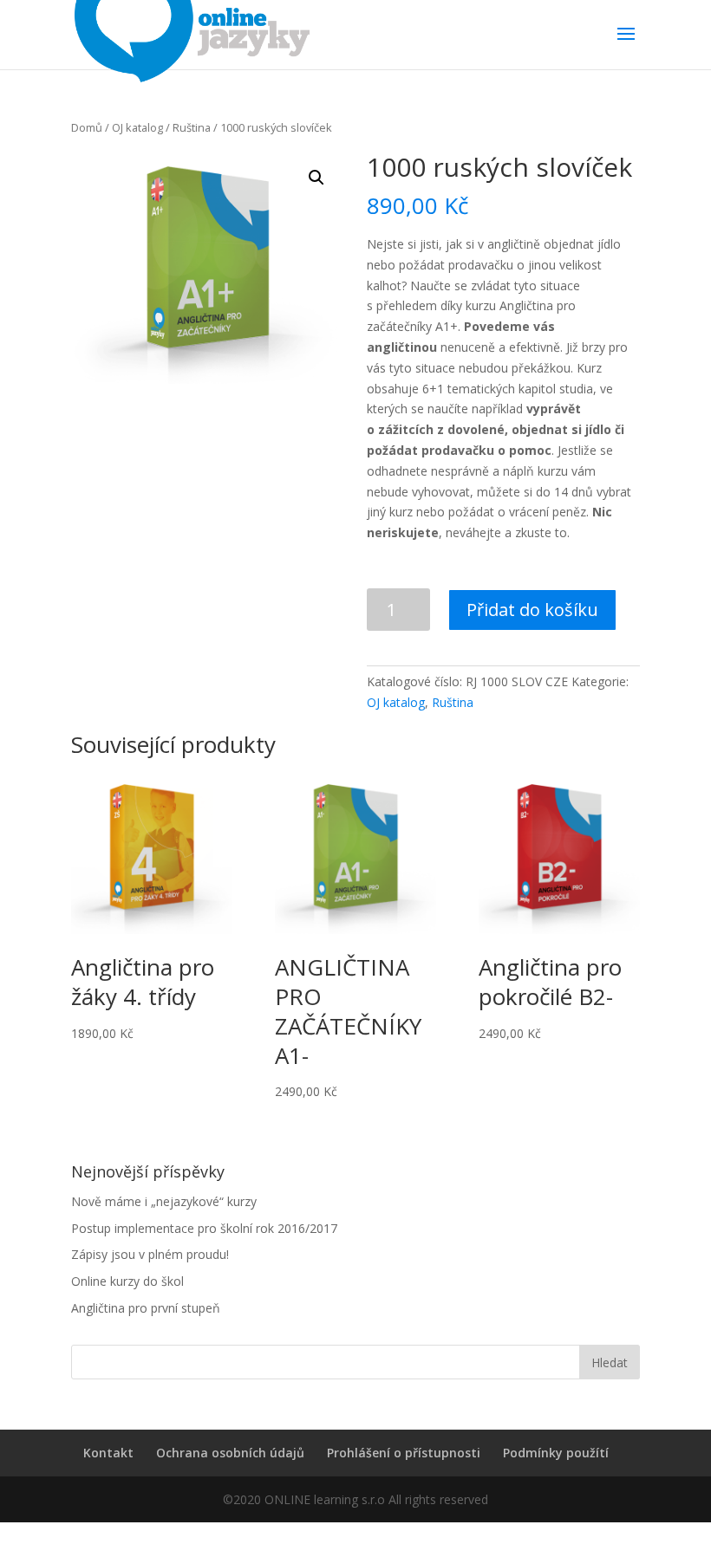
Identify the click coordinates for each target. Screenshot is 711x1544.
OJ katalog (137, 127)
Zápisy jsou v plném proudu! (150, 1254)
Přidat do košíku (532, 609)
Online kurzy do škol (127, 1281)
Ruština (192, 127)
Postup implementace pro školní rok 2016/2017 (204, 1228)
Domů (86, 127)
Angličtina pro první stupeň (145, 1308)
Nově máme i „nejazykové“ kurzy (164, 1201)
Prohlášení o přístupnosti (403, 1452)
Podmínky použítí (556, 1452)
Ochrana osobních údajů (230, 1452)
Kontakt (108, 1452)
